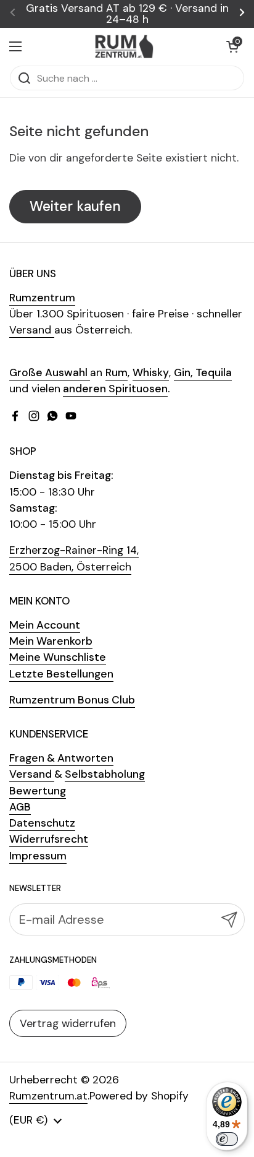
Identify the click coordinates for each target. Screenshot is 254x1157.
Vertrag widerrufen (68, 1023)
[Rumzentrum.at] (124, 46)
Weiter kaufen (75, 206)
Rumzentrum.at (48, 1096)
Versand (31, 330)
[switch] (227, 1139)
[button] (232, 46)
